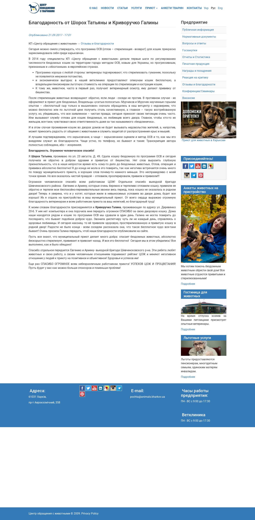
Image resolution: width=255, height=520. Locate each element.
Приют (150, 8)
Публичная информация (198, 29)
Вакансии (188, 98)
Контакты (194, 8)
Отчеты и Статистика (196, 57)
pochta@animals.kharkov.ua (147, 396)
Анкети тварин (172, 8)
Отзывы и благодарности (97, 43)
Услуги (136, 8)
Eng (220, 8)
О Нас (93, 8)
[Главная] (43, 7)
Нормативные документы (199, 36)
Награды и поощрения (196, 70)
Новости (107, 8)
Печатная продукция (195, 63)
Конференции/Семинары (198, 91)
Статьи (122, 8)
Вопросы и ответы (194, 43)
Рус (213, 8)
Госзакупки (189, 50)
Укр (206, 8)
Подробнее (188, 283)
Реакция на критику (195, 77)
